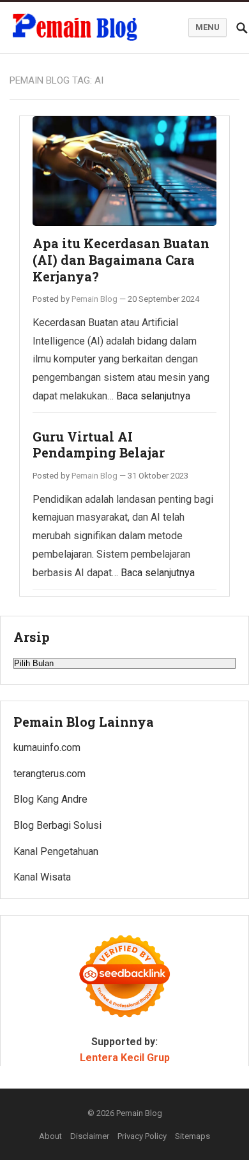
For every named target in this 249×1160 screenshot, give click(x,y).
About (50, 1136)
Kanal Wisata (42, 877)
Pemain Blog (94, 299)
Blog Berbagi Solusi (57, 825)
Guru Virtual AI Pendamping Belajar (99, 444)
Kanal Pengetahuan (55, 851)
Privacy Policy (142, 1136)
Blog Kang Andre (50, 799)
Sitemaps (192, 1136)
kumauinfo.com (46, 747)
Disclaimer (89, 1136)
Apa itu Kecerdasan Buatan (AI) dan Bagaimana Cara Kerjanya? (121, 259)
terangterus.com (49, 774)
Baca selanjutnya (153, 396)
